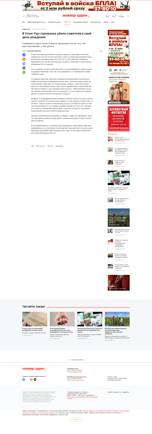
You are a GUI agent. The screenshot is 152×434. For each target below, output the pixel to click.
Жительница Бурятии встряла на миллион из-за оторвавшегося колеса (89, 330)
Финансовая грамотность (36, 22)
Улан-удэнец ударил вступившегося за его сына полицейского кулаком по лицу (61, 330)
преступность (40, 146)
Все (23, 22)
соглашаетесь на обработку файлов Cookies (101, 411)
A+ (101, 51)
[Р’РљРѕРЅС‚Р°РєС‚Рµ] (24, 54)
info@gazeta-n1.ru (77, 371)
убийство (50, 146)
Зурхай (105, 22)
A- (98, 51)
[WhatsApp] (24, 72)
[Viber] (24, 68)
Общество (67, 22)
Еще (112, 22)
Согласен (76, 419)
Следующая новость (77, 359)
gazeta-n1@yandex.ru (78, 380)
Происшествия (95, 22)
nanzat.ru (126, 392)
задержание (59, 146)
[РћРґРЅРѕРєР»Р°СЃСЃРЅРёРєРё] (24, 59)
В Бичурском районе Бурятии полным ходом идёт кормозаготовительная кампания (115, 331)
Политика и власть (54, 22)
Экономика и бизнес (81, 22)
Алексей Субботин (34, 51)
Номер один (76, 16)
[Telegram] (24, 63)
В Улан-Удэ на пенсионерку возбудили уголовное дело (32, 329)
